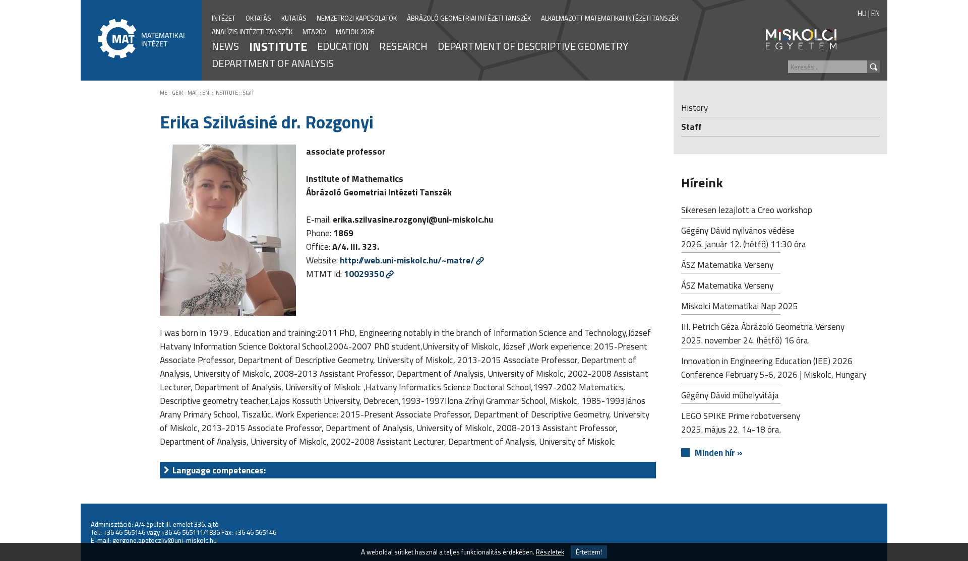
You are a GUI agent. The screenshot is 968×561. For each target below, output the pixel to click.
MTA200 (314, 32)
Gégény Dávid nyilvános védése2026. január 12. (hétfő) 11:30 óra (743, 237)
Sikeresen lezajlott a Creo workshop (746, 210)
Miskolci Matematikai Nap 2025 (739, 306)
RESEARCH (403, 46)
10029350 (364, 273)
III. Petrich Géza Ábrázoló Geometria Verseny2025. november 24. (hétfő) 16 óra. (762, 333)
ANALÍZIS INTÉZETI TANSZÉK (252, 32)
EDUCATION (343, 46)
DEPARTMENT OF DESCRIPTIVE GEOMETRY (533, 46)
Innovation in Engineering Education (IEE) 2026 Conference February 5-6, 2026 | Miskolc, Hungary (773, 367)
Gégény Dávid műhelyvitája (730, 395)
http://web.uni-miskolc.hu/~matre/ (407, 260)
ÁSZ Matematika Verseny (727, 264)
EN (875, 13)
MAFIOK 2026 (355, 32)
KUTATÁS (294, 18)
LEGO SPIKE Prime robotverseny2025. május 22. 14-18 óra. (740, 422)
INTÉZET (223, 18)
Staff (248, 93)
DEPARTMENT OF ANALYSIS (273, 63)
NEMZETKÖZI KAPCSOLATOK (357, 18)
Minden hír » (719, 452)
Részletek (550, 552)
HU (862, 13)
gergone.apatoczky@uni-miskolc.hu (164, 540)
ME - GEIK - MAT (178, 93)
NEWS (225, 46)
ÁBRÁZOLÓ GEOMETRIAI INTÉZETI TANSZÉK (469, 18)
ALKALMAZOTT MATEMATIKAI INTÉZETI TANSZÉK (610, 18)
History (694, 107)
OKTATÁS (258, 18)
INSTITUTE (278, 46)
